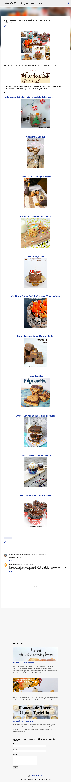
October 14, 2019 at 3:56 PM (38, 554)
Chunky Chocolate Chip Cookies (35, 216)
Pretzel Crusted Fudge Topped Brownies (35, 415)
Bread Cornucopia (18, 694)
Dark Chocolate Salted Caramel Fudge (35, 336)
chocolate (7, 538)
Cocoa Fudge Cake (35, 256)
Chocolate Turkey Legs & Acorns (35, 176)
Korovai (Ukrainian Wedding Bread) (24, 662)
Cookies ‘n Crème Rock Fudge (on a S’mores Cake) (35, 296)
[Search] (44, 3)
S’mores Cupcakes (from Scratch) (35, 455)
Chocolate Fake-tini (35, 136)
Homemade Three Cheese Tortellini (24, 721)
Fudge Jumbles (35, 375)
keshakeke (13, 564)
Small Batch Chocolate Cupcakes (35, 495)
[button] (5, 26)
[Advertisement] (35, 624)
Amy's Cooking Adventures (23, 3)
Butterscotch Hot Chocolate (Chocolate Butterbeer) (28, 96)
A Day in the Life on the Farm (19, 554)
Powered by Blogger (36, 775)
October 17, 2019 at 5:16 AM (25, 564)
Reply (11, 560)
